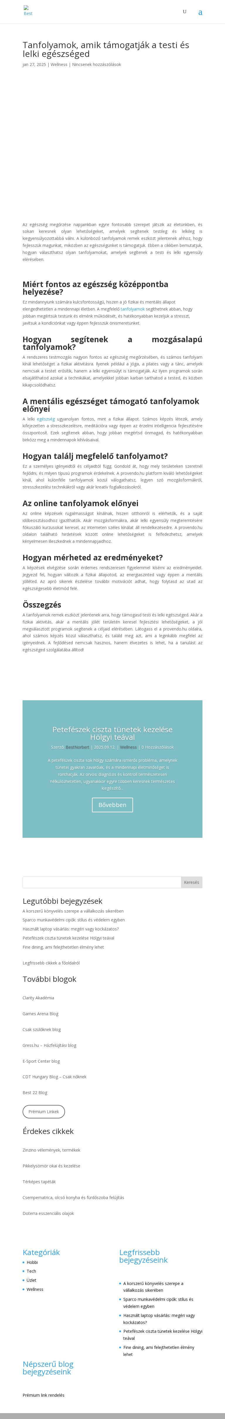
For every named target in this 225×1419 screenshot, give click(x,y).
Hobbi (32, 1262)
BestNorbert (77, 747)
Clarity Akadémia (38, 998)
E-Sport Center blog (41, 1061)
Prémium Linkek (43, 1111)
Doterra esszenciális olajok (48, 1213)
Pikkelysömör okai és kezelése (51, 1166)
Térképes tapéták (39, 1181)
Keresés (191, 882)
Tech (31, 1271)
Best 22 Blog (35, 1092)
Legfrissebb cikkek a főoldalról (51, 963)
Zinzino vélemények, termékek (51, 1150)
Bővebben (112, 805)
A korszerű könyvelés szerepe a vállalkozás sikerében (73, 911)
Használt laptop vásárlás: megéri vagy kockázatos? (71, 929)
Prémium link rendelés (43, 1395)
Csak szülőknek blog (42, 1029)
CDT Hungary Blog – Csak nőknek (54, 1076)
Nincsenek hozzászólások (96, 64)
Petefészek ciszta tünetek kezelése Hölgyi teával (112, 733)
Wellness (59, 64)
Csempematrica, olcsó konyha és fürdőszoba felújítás (73, 1197)
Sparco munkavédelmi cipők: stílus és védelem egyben (74, 920)
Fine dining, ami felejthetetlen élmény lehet (63, 947)
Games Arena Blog (40, 1013)
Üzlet (31, 1280)
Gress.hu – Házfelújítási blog (49, 1045)
